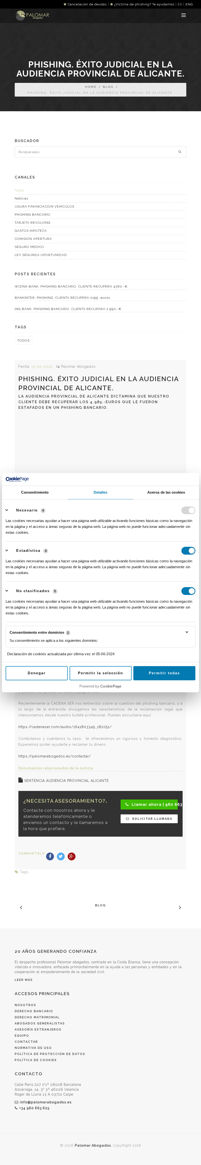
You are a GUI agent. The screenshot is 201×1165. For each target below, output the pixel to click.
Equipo (22, 1035)
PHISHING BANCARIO (32, 214)
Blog (108, 87)
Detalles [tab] (101, 492)
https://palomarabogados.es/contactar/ (54, 756)
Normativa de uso (33, 1048)
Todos (19, 190)
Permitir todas (164, 673)
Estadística (28, 550)
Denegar (37, 673)
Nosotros (25, 1005)
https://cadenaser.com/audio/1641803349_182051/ (65, 727)
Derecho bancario (34, 1011)
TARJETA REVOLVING (32, 222)
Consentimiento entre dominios (39, 632)
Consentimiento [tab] (35, 492)
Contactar (26, 1041)
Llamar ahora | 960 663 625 (154, 804)
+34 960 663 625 (34, 1108)
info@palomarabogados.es (46, 1102)
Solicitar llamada (151, 819)
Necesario (27, 510)
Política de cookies (36, 1060)
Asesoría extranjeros (38, 1029)
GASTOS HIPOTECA (31, 231)
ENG (189, 4)
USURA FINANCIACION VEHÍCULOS (44, 206)
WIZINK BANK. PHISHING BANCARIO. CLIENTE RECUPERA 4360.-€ (71, 286)
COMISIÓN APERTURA (33, 239)
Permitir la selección (100, 673)
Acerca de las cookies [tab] (166, 492)
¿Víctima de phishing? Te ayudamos (143, 4)
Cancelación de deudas (87, 4)
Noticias (21, 198)
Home (91, 87)
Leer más (24, 980)
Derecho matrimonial (37, 1017)
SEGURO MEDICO (29, 247)
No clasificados (33, 591)
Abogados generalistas (40, 1023)
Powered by (100, 686)
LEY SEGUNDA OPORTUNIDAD (41, 255)
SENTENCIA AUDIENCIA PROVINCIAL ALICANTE (66, 781)
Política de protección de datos (50, 1054)
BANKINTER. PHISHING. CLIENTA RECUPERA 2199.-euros (62, 298)
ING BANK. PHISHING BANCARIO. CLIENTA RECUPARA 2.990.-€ (68, 309)
